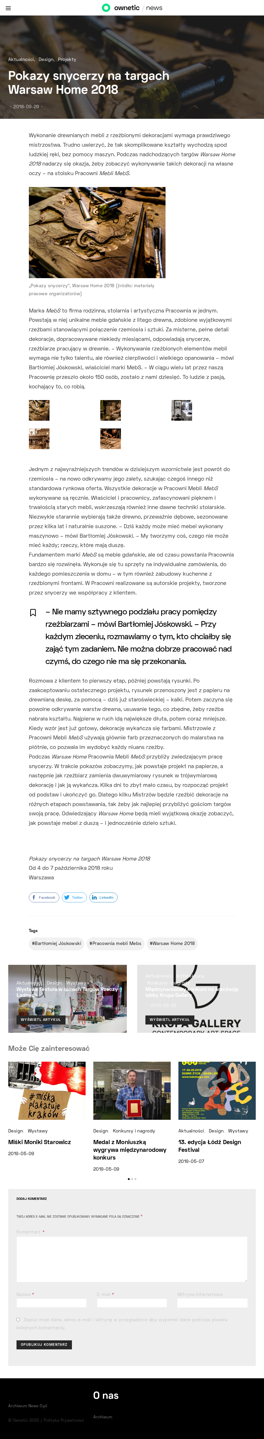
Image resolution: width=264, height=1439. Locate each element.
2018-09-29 (26, 107)
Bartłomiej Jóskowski (58, 944)
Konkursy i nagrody (168, 983)
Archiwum (102, 1417)
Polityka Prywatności (64, 1420)
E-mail (105, 1295)
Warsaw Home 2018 (174, 944)
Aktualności (21, 60)
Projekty (67, 60)
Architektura (189, 976)
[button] (128, 1179)
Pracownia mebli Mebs (117, 944)
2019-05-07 (191, 1162)
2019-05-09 (21, 1154)
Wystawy (76, 983)
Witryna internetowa (199, 1295)
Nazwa (25, 1295)
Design (46, 60)
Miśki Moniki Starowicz (39, 1142)
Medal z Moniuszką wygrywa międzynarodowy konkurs (130, 1150)
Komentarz (29, 1232)
